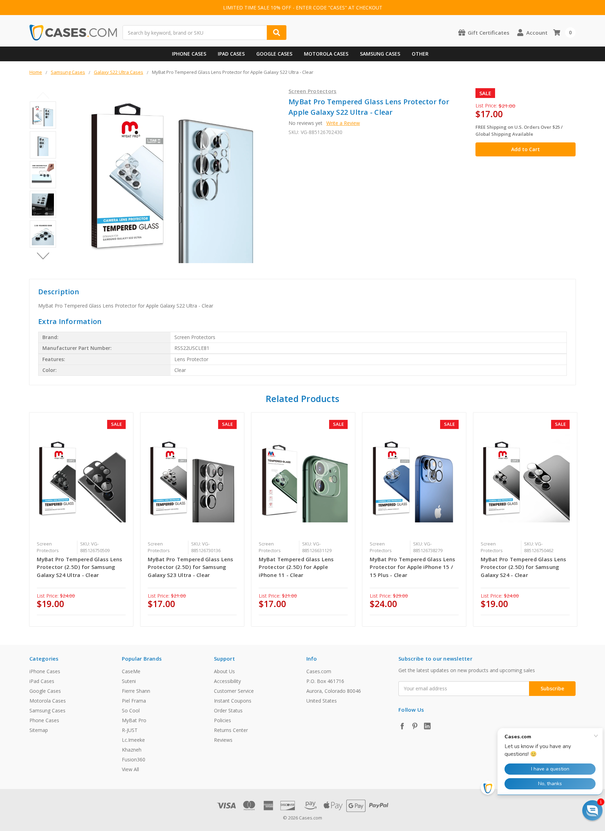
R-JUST (130, 730)
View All (130, 769)
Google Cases (274, 53)
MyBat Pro (134, 720)
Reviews (223, 740)
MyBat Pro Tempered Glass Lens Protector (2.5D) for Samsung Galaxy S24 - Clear (523, 567)
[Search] (276, 32)
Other (420, 53)
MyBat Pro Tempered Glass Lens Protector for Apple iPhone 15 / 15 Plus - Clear (412, 567)
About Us (224, 671)
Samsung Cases (380, 53)
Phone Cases (44, 720)
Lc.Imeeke (133, 740)
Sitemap (38, 730)
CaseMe (131, 671)
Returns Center (231, 730)
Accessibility (227, 681)
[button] (592, 810)
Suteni (129, 681)
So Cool (131, 710)
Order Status (228, 710)
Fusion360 (133, 759)
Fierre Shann (136, 691)
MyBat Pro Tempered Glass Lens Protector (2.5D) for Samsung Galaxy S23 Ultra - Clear (190, 567)
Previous (43, 95)
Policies (222, 720)
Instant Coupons (232, 700)
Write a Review (343, 123)
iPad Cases (231, 53)
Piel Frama (134, 700)
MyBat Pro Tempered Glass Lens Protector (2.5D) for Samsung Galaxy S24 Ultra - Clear (79, 567)
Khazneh (131, 749)
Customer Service (234, 691)
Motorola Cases (326, 53)
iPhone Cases (189, 53)
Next (43, 256)
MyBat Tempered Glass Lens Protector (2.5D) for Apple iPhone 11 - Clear (296, 567)
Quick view (81, 478)
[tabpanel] (81, 519)
